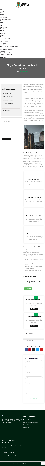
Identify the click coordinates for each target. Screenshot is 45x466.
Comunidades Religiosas (5, 19)
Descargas (2, 51)
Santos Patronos (3, 14)
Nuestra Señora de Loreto (5, 16)
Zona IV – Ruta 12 (4, 41)
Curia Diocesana (3, 17)
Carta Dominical (3, 24)
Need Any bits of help (9, 131)
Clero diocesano (3, 27)
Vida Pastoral (3, 43)
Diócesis (2, 11)
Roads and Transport (8, 100)
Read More (33, 308)
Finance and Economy (8, 96)
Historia (1, 12)
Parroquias (2, 33)
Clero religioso (3, 28)
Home (18, 71)
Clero (1, 25)
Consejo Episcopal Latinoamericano (31, 424)
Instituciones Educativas (5, 48)
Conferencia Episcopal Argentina (30, 422)
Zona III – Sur (3, 40)
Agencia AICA (26, 427)
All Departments (9, 89)
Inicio (1, 9)
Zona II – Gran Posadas (5, 38)
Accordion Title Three (30, 340)
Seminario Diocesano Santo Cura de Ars (9, 46)
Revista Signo (3, 57)
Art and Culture (6, 110)
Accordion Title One (29, 333)
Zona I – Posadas (4, 36)
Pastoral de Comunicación (6, 54)
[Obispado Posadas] (22, 4)
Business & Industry (7, 106)
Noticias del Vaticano (28, 419)
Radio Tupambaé (3, 56)
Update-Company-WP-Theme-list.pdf (10, 119)
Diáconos (2, 30)
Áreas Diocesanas (4, 44)
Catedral (2, 35)
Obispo (1, 20)
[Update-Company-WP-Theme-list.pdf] (2, 121)
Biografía (2, 22)
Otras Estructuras (4, 32)
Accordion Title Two (29, 337)
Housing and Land (7, 93)
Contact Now (7, 138)
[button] (24, 137)
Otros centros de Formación (6, 49)
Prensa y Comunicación (5, 52)
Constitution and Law (8, 103)
